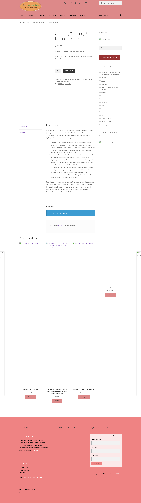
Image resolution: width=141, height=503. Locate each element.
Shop (31, 15)
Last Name (95, 455)
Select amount (110, 294)
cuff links (104, 84)
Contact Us (72, 15)
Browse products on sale (110, 57)
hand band (104, 96)
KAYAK (117, 474)
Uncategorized (105, 125)
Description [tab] (23, 127)
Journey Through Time (108, 99)
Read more (35, 450)
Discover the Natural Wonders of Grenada (74, 79)
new (102, 105)
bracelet (103, 77)
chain (103, 81)
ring (102, 112)
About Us (62, 15)
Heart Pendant (26, 436)
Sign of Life (52, 15)
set (102, 115)
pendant (29, 22)
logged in (61, 225)
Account (82, 15)
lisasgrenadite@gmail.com (33, 477)
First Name (95, 447)
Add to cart (69, 71)
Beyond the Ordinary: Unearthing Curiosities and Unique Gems (111, 73)
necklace (104, 102)
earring (103, 92)
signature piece (106, 118)
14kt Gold (61, 84)
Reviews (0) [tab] (23, 132)
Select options (83, 397)
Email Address (96, 439)
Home (21, 15)
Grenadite (42, 15)
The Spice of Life (106, 122)
